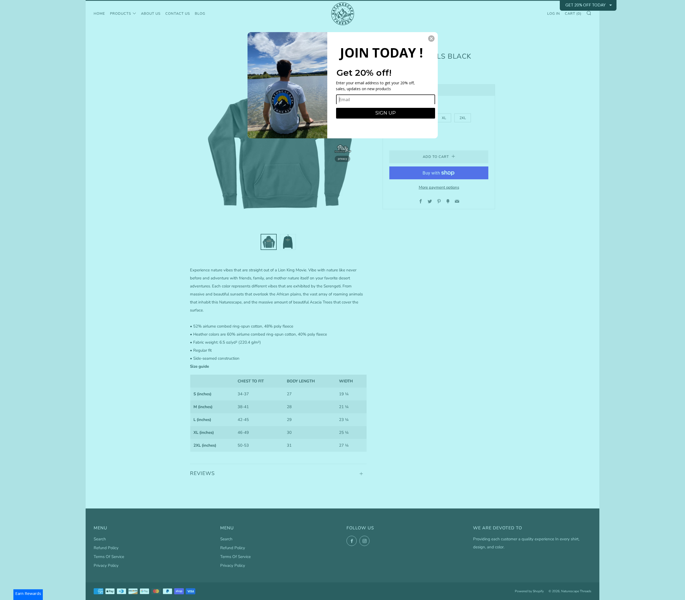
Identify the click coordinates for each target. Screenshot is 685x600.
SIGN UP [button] (385, 113)
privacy (342, 159)
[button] (431, 38)
